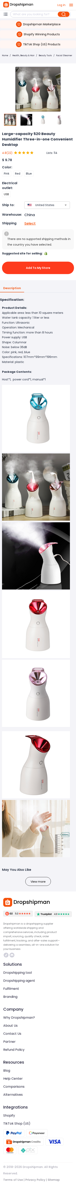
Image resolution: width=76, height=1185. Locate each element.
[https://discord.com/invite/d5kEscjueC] (12, 955)
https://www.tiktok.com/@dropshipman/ (7, 955)
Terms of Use (13, 1180)
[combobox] (41, 205)
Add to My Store (38, 268)
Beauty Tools (45, 55)
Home (5, 55)
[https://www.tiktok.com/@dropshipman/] (6, 955)
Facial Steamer (64, 55)
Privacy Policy (35, 1180)
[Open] (66, 205)
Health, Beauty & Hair (23, 55)
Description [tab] (12, 288)
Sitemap (54, 1180)
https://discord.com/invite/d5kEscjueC (12, 955)
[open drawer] (71, 5)
